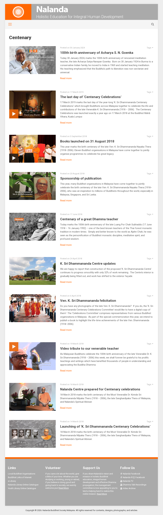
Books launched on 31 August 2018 (87, 141)
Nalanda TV (127, 481)
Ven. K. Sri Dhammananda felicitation (88, 301)
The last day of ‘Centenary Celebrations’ (90, 97)
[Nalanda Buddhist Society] (81, 9)
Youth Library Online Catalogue (22, 488)
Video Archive (128, 488)
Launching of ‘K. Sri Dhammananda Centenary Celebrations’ (105, 426)
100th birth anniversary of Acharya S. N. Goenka (96, 53)
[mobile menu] (8, 24)
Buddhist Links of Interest (20, 477)
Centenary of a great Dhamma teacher (89, 219)
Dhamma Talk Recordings (134, 484)
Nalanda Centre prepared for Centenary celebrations (100, 389)
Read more (66, 78)
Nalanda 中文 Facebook (133, 477)
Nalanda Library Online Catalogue (23, 484)
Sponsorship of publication (80, 178)
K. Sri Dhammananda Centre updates (88, 263)
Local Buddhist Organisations (21, 474)
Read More (64, 488)
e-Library (12, 481)
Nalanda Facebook (131, 474)
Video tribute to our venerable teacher (89, 348)
